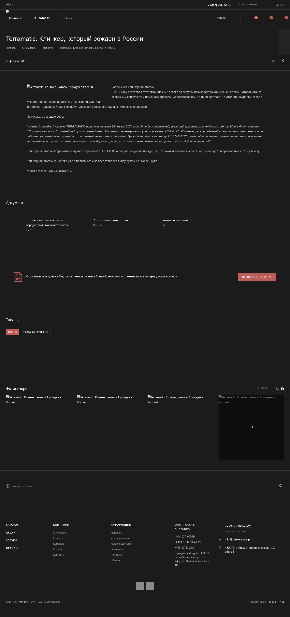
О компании (60, 532)
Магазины (116, 532)
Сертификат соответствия (110, 220)
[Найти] (235, 18)
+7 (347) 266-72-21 (218, 5)
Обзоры (115, 560)
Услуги (11, 540)
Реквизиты (117, 549)
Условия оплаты (120, 538)
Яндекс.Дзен (150, 586)
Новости (58, 538)
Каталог (12, 524)
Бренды (12, 548)
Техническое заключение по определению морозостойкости (47, 222)
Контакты (58, 554)
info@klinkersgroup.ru (239, 539)
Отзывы (58, 549)
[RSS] (273, 61)
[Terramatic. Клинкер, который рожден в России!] (66, 86)
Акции (11, 532)
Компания (61, 524)
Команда (58, 543)
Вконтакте (140, 586)
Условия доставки (121, 543)
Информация (121, 524)
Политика (116, 554)
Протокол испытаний (173, 220)
